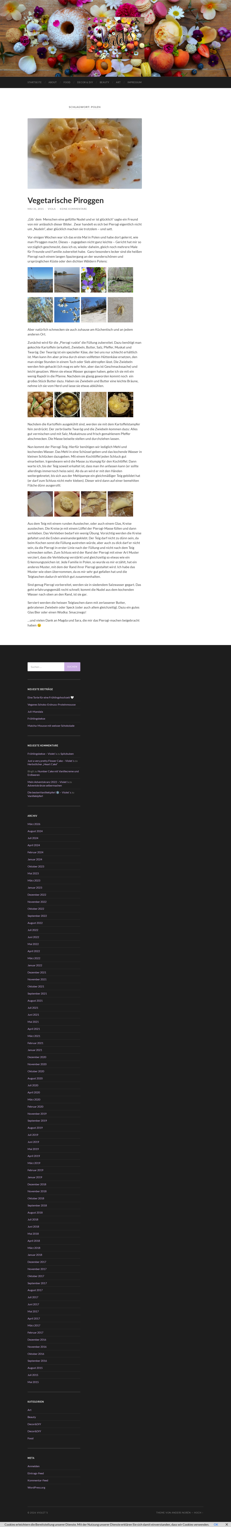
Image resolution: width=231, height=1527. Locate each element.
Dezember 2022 (37, 894)
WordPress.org (36, 1487)
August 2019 (35, 1127)
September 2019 (37, 1120)
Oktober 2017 (36, 1276)
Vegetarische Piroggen (66, 200)
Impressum (135, 82)
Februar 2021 (35, 1043)
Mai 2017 (33, 1311)
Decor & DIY (85, 82)
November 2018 (37, 1191)
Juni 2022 (33, 937)
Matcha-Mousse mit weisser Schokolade (51, 725)
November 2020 (37, 1064)
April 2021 (34, 1028)
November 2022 (37, 901)
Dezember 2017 (37, 1261)
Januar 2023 (35, 887)
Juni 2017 (33, 1304)
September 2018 (37, 1205)
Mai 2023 (33, 873)
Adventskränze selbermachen (45, 785)
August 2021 (35, 1000)
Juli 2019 (33, 1134)
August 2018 (35, 1212)
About (53, 82)
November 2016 (37, 1346)
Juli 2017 (33, 1297)
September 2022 (37, 915)
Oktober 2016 (36, 1353)
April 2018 (34, 1240)
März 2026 (34, 824)
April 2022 (34, 951)
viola (52, 208)
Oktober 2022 (36, 908)
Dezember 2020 (37, 1057)
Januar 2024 (35, 859)
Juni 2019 (33, 1141)
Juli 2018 (33, 1219)
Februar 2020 (35, 1106)
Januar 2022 (35, 965)
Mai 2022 (33, 944)
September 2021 (37, 993)
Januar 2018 (35, 1254)
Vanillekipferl (35, 795)
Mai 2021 (33, 1021)
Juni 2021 (33, 1014)
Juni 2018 (33, 1226)
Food (67, 82)
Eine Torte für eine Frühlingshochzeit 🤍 (51, 697)
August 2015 (35, 1367)
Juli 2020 (33, 1085)
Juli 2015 (33, 1374)
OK (216, 1524)
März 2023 (34, 880)
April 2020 (34, 1092)
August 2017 (35, 1290)
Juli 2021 (33, 1007)
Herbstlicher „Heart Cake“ (43, 764)
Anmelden (34, 1466)
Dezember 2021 (37, 972)
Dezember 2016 (37, 1339)
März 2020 (34, 1099)
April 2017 (34, 1318)
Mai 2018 (33, 1233)
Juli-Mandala (35, 711)
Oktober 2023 (36, 866)
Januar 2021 (35, 1049)
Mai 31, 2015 (36, 208)
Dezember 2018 (37, 1184)
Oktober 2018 (36, 1198)
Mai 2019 (33, 1148)
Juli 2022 (33, 929)
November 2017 (37, 1268)
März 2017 (34, 1325)
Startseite (35, 82)
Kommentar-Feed (38, 1480)
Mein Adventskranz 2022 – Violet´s (48, 781)
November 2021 (37, 979)
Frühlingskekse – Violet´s (42, 753)
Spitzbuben (67, 753)
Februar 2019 (35, 1170)
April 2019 (34, 1155)
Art (118, 82)
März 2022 (34, 958)
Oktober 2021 (36, 986)
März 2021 (34, 1035)
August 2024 (35, 831)
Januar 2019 (35, 1177)
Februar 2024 (35, 852)
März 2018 (34, 1247)
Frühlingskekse (36, 718)
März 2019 (34, 1163)
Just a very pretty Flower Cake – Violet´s (51, 760)
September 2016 (37, 1360)
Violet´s (42, 1512)
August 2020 (35, 1078)
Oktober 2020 (36, 1071)
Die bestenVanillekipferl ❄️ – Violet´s (49, 792)
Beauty (104, 82)
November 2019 (37, 1113)
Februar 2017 (35, 1332)
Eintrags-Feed (36, 1473)
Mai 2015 (33, 1382)
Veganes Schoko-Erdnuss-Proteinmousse (52, 704)
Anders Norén (181, 1512)
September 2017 (37, 1283)
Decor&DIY (34, 1424)
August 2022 (35, 922)
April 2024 (34, 845)
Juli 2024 (33, 838)
